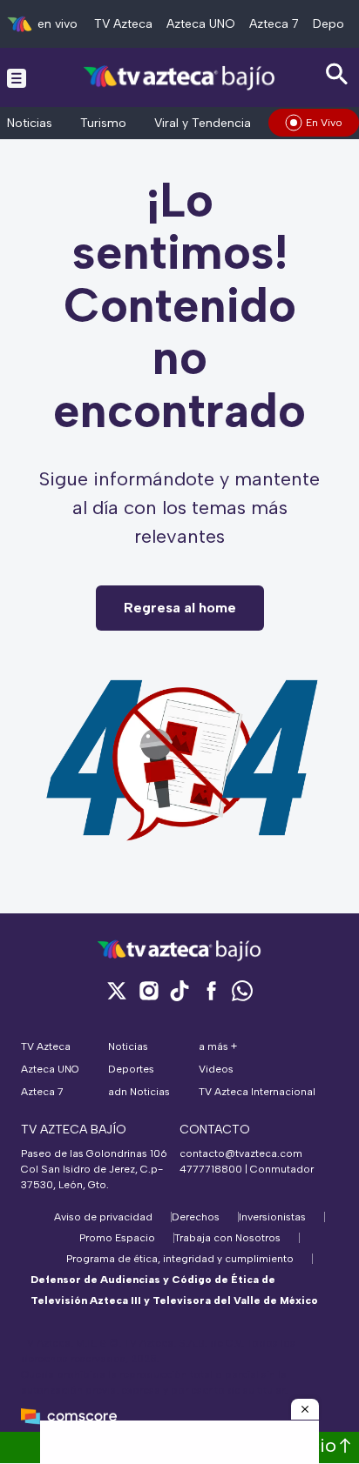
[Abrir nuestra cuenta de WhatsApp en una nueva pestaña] (242, 990)
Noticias (29, 123)
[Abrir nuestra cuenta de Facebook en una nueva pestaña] (210, 990)
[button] (305, 1409)
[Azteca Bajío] (180, 77)
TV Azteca (123, 24)
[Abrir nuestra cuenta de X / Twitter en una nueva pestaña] (116, 990)
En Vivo (324, 123)
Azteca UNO (200, 24)
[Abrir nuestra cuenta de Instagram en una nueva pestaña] (148, 990)
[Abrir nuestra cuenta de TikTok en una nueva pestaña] (179, 990)
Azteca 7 (274, 24)
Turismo (103, 123)
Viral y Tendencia (202, 123)
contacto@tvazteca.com (241, 1153)
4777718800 (211, 1169)
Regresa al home (180, 607)
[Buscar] (337, 74)
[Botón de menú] (16, 77)
